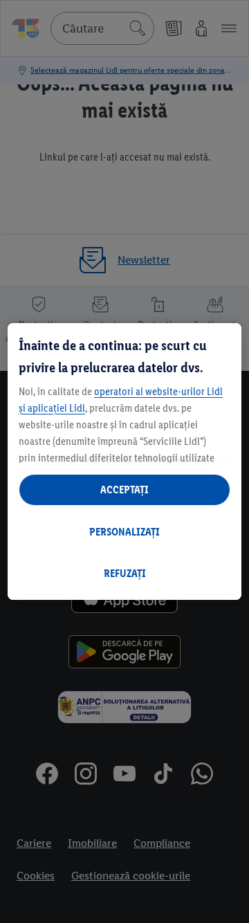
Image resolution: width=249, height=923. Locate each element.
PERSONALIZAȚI (124, 531)
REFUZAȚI (125, 573)
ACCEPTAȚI (124, 489)
